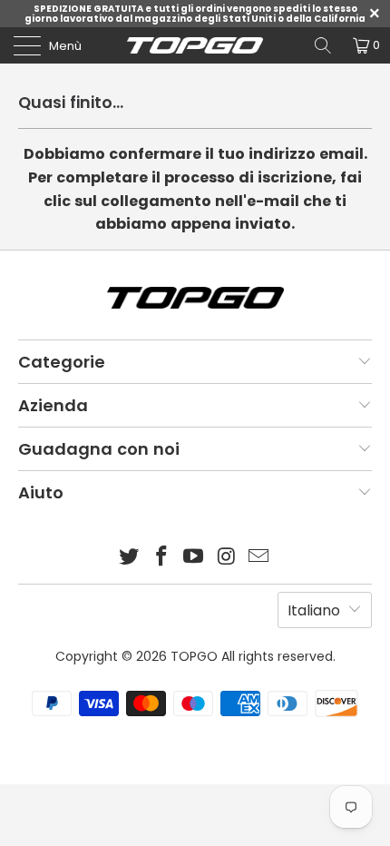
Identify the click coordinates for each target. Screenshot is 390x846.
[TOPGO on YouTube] (194, 558)
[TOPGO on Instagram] (226, 558)
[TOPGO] (195, 45)
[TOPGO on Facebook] (161, 558)
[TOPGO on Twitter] (129, 558)
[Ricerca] (323, 45)
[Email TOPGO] (259, 558)
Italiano (314, 610)
